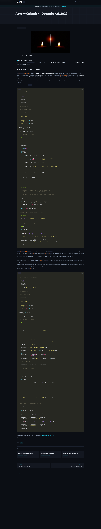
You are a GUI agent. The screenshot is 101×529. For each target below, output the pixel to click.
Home (16, 17)
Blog (19, 17)
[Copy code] (82, 89)
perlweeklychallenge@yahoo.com (47, 435)
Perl (21, 442)
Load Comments (23, 473)
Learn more (64, 6)
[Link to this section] (32, 56)
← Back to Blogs (21, 28)
